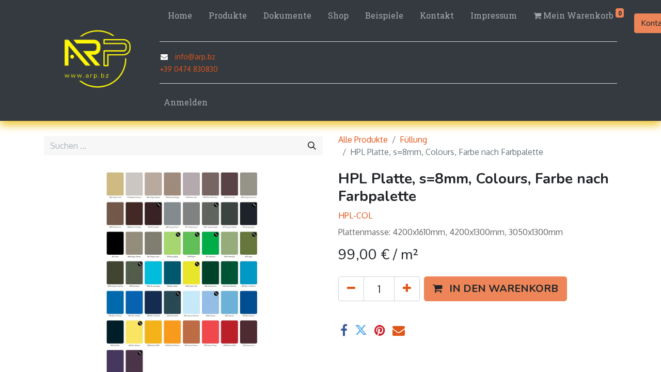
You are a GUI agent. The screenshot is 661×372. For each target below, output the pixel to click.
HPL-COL (355, 215)
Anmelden (186, 102)
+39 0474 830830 (189, 69)
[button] (65, 274)
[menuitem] (180, 15)
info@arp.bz (195, 56)
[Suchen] (312, 146)
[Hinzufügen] (407, 288)
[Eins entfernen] (351, 288)
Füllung (413, 139)
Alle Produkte (363, 139)
